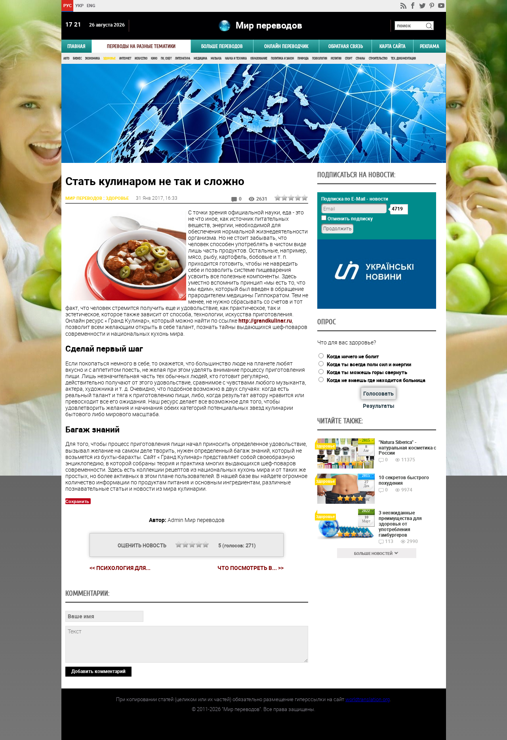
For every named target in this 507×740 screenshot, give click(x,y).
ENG (91, 5)
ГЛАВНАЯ (76, 46)
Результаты (379, 405)
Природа (303, 58)
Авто (66, 58)
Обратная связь (345, 46)
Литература (182, 58)
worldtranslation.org (367, 699)
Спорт (348, 58)
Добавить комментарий (98, 671)
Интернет (125, 58)
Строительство (378, 58)
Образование (258, 58)
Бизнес (77, 58)
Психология (319, 58)
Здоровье (109, 58)
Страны (360, 58)
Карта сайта (392, 46)
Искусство (141, 58)
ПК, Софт (166, 58)
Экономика (92, 58)
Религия (336, 58)
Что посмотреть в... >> (250, 568)
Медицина (200, 58)
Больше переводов (222, 46)
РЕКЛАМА (429, 46)
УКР (79, 5)
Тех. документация (403, 58)
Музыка (216, 58)
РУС (67, 5)
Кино (154, 58)
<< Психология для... (120, 568)
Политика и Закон (282, 58)
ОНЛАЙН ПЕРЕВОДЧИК (286, 46)
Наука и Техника (236, 58)
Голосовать (378, 393)
